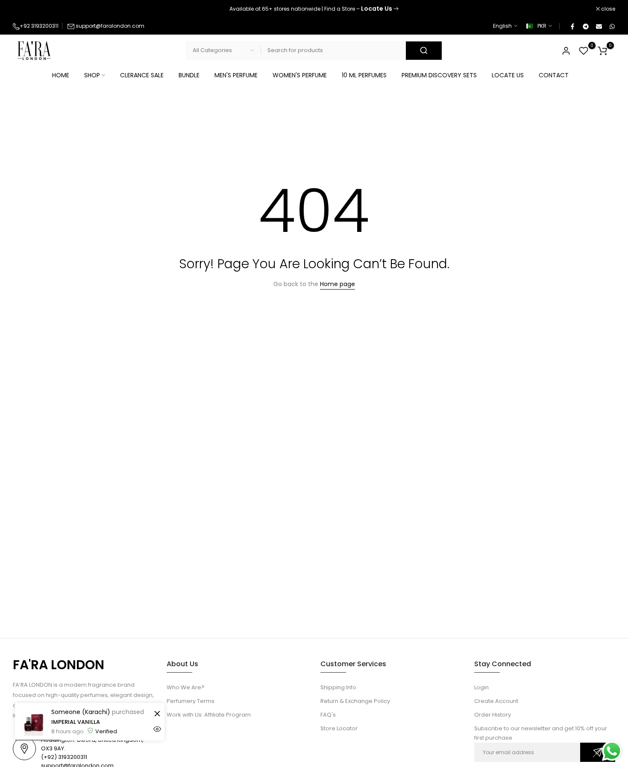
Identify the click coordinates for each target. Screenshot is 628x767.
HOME (60, 75)
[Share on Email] (598, 26)
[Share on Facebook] (572, 26)
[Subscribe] (597, 752)
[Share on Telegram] (585, 26)
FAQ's (328, 715)
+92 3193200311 (39, 25)
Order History (492, 715)
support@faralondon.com (110, 25)
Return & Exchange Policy (355, 701)
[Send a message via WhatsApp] (612, 751)
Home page (337, 284)
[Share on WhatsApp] (611, 26)
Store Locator (339, 728)
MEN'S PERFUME (236, 75)
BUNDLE (189, 75)
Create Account (496, 701)
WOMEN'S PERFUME (300, 75)
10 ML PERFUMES (364, 75)
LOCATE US (508, 75)
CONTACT (554, 75)
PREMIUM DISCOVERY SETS (439, 75)
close (24, 9)
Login (481, 687)
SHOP (92, 75)
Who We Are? (186, 687)
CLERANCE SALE (142, 75)
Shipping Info (338, 687)
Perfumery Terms (190, 701)
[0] (583, 51)
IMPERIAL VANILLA (75, 722)
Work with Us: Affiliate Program (209, 715)
